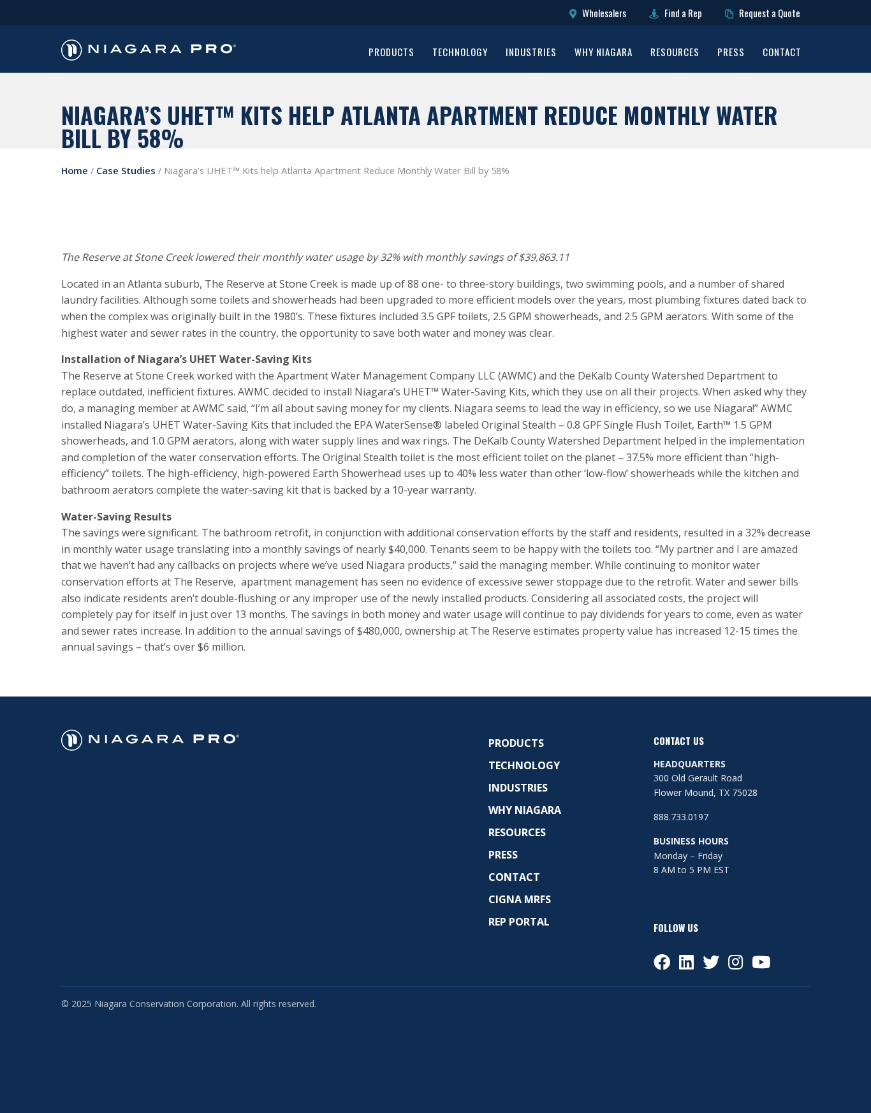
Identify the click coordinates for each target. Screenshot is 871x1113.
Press (731, 53)
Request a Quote (768, 13)
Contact (782, 53)
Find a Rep (682, 13)
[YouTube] (761, 961)
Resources (674, 53)
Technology (460, 53)
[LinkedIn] (686, 961)
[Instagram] (735, 961)
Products (391, 53)
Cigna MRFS (519, 899)
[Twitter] (711, 961)
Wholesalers (603, 13)
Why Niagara (604, 53)
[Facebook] (662, 961)
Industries (531, 53)
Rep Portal (519, 922)
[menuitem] (391, 54)
